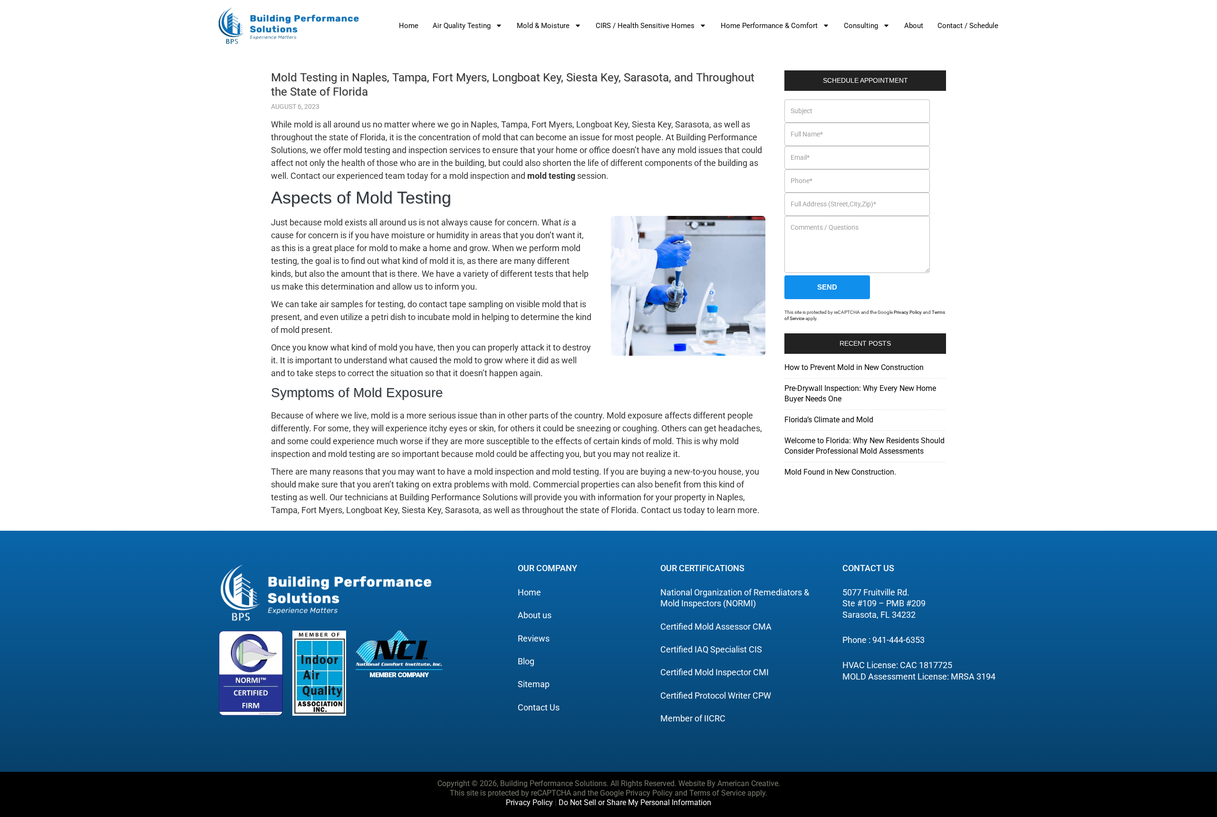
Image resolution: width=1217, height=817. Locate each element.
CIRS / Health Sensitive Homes (645, 25)
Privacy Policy (908, 312)
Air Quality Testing (462, 25)
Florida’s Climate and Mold (828, 419)
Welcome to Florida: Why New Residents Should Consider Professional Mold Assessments (864, 446)
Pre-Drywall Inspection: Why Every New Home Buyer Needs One (860, 393)
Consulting (861, 25)
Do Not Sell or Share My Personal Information (635, 802)
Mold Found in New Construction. (840, 472)
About (913, 25)
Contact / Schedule (967, 25)
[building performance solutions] (289, 25)
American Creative (747, 783)
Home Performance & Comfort (769, 25)
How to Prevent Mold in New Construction (854, 367)
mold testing (551, 176)
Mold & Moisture (543, 25)
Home (408, 25)
